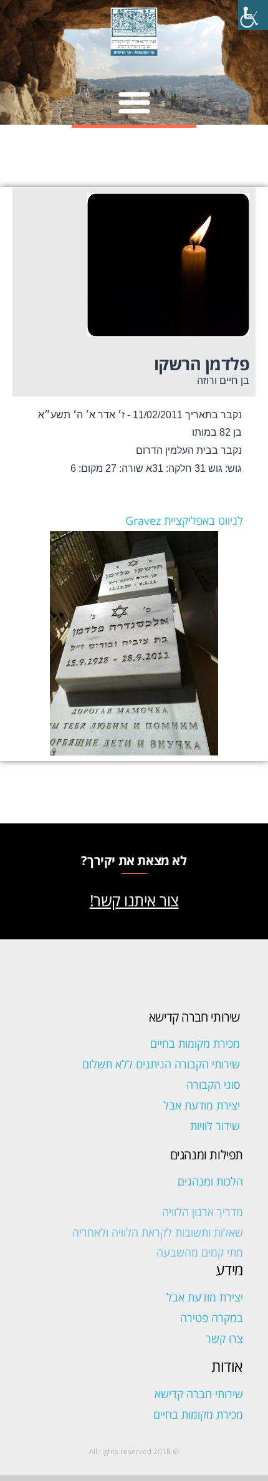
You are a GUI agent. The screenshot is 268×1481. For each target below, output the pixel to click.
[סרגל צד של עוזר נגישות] (253, 15)
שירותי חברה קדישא (199, 1393)
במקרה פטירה (211, 1317)
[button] (134, 102)
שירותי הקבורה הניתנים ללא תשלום (161, 1064)
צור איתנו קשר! (134, 900)
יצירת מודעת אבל (201, 1105)
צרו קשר (224, 1338)
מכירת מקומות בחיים (195, 1043)
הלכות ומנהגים (210, 1181)
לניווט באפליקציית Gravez (184, 520)
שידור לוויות (215, 1125)
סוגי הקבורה (213, 1084)
